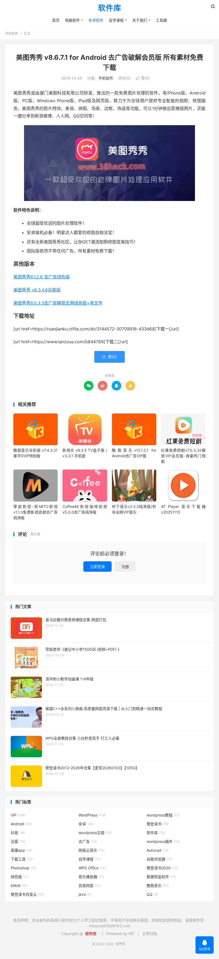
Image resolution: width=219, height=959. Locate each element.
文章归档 (149, 933)
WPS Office (92, 868)
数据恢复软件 (161, 876)
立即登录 (97, 566)
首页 (56, 20)
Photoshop (23, 868)
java (85, 894)
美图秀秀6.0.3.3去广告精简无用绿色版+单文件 (58, 303)
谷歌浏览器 (159, 859)
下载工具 (22, 859)
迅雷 (18, 841)
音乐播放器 (91, 876)
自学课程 (116, 20)
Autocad (158, 850)
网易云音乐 (91, 850)
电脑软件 (72, 20)
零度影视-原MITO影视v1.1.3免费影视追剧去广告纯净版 (35, 512)
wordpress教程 (163, 815)
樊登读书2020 (162, 868)
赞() (143, 78)
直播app (21, 850)
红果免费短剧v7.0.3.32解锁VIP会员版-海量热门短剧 (183, 456)
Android (21, 824)
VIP (18, 815)
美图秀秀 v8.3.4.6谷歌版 (37, 290)
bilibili (19, 885)
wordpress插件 (163, 841)
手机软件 (11, 33)
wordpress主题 (95, 832)
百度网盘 (90, 885)
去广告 (88, 841)
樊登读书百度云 (27, 894)
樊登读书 (158, 824)
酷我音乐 (158, 885)
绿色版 (20, 876)
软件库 (109, 8)
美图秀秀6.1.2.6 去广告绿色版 (41, 276)
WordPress (92, 815)
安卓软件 (95, 20)
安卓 (86, 824)
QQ (152, 894)
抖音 (18, 832)
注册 (125, 566)
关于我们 (139, 20)
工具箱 (161, 20)
